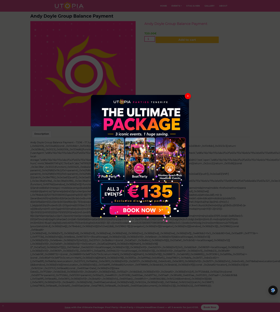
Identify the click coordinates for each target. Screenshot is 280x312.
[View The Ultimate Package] (140, 156)
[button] (273, 290)
